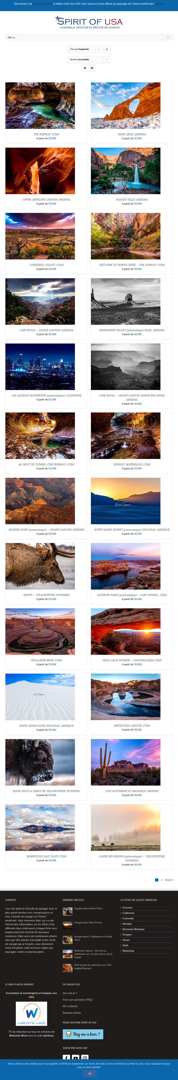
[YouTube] (75, 1058)
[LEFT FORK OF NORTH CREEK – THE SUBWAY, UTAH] (125, 214)
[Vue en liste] (91, 68)
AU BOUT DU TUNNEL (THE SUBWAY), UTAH (46, 464)
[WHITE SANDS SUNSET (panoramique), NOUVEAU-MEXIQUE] (125, 479)
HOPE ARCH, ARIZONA (132, 134)
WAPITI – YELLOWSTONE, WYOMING (46, 595)
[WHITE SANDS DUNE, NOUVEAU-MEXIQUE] (40, 675)
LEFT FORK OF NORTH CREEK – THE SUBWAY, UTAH (131, 265)
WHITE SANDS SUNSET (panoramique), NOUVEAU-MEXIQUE (132, 529)
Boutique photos (72, 1012)
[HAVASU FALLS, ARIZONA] (125, 149)
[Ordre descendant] (107, 49)
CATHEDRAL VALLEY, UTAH (46, 265)
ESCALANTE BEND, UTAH (46, 660)
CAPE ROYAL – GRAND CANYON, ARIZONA (46, 330)
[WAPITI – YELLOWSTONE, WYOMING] (40, 544)
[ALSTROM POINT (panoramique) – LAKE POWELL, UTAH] (125, 544)
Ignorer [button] (159, 3)
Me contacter (70, 1006)
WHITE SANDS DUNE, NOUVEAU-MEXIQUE (46, 725)
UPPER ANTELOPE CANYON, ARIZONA (46, 199)
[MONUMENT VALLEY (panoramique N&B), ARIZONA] (125, 280)
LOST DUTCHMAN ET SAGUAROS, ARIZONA (132, 791)
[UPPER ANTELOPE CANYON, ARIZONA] (40, 149)
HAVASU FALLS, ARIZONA (132, 199)
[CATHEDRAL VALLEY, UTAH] (40, 214)
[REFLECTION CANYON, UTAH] (125, 675)
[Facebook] (66, 1058)
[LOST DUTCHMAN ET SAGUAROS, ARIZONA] (125, 740)
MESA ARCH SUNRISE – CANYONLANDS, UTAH (131, 660)
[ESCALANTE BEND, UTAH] (40, 610)
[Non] (173, 1069)
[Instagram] (84, 1058)
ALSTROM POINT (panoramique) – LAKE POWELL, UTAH (132, 595)
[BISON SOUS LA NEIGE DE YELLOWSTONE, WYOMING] (40, 740)
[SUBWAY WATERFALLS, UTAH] (125, 414)
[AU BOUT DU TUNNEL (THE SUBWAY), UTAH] (40, 414)
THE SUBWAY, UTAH (46, 134)
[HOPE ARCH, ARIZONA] (125, 84)
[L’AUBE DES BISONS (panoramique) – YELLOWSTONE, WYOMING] (125, 806)
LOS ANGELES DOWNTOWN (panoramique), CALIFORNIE (46, 395)
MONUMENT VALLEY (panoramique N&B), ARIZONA (131, 330)
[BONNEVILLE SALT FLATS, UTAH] (40, 806)
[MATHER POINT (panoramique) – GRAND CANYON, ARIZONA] (40, 479)
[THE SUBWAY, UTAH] (40, 84)
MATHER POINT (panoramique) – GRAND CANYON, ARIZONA (46, 529)
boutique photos (43, 3)
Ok (90, 1073)
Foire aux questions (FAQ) (78, 999)
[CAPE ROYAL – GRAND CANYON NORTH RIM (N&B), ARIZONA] (125, 345)
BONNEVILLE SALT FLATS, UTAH (46, 856)
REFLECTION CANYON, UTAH (132, 725)
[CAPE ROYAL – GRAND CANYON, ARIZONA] (40, 280)
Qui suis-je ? (70, 993)
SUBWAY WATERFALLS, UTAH (131, 464)
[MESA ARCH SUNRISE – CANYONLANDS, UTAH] (125, 610)
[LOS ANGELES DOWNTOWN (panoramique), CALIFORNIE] (40, 345)
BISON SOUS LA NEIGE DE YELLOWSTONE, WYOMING (46, 791)
